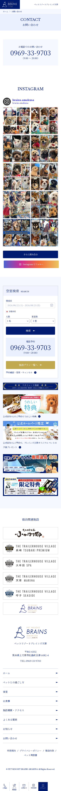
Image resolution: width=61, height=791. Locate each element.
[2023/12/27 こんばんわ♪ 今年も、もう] (44, 148)
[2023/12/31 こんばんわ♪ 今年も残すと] (16, 148)
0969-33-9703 (30, 52)
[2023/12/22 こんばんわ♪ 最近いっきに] (16, 176)
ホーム (5, 11)
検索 (28, 330)
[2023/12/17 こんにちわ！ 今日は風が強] (44, 176)
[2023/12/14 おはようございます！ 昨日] (16, 204)
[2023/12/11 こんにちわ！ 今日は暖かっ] (16, 232)
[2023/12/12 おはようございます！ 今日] (44, 204)
